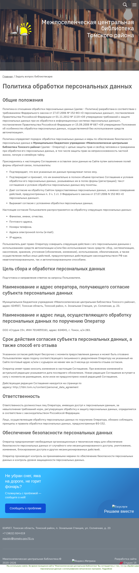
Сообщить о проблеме (25, 508)
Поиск (125, 4)
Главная (8, 76)
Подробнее (107, 569)
